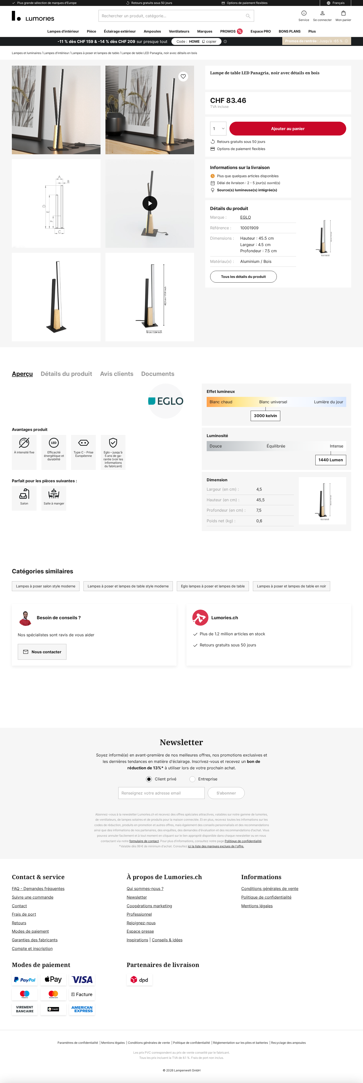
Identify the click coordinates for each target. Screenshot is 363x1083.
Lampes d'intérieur (56, 53)
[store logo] (33, 16)
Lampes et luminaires (26, 53)
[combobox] (176, 15)
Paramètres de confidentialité (78, 1043)
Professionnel (139, 914)
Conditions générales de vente (269, 888)
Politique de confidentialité (243, 841)
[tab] (22, 374)
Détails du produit (66, 373)
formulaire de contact (144, 841)
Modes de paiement (30, 931)
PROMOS (228, 31)
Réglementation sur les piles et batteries (240, 1043)
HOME (196, 41)
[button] (56, 203)
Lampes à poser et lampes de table (95, 53)
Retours (19, 923)
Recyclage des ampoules (288, 1043)
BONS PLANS (290, 31)
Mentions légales (257, 906)
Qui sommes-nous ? (145, 888)
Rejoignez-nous (141, 923)
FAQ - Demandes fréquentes (38, 888)
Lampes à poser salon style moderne (45, 586)
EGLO (245, 217)
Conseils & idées (167, 940)
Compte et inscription (32, 948)
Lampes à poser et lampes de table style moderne (128, 586)
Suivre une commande (32, 897)
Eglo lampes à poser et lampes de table (213, 586)
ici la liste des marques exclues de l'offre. (216, 846)
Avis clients (116, 373)
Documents (157, 373)
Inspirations (137, 940)
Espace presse (140, 931)
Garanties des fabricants (35, 940)
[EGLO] (165, 401)
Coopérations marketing (149, 906)
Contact (19, 906)
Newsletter (137, 897)
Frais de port (24, 914)
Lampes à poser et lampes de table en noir (291, 586)
